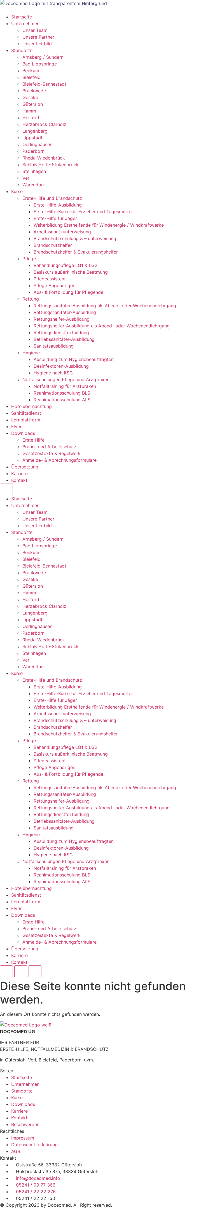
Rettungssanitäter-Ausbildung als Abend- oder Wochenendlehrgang (105, 305)
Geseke (30, 97)
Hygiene (31, 352)
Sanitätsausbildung (54, 346)
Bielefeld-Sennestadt (44, 84)
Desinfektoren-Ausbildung (61, 366)
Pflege (29, 258)
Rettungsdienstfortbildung (61, 332)
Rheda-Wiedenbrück (43, 158)
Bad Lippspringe (39, 64)
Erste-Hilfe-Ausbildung (58, 205)
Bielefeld (31, 77)
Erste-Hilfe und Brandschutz (52, 198)
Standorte (21, 50)
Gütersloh (32, 104)
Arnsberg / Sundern (43, 57)
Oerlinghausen (37, 144)
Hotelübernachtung (31, 406)
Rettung (30, 299)
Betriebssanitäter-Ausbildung (64, 339)
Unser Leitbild (37, 43)
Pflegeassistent (50, 279)
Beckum (30, 70)
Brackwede (34, 90)
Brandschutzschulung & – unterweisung (75, 238)
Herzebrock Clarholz (44, 124)
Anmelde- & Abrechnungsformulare (59, 460)
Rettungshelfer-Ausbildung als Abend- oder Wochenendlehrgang (102, 326)
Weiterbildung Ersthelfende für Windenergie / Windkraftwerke (99, 225)
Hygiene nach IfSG (53, 373)
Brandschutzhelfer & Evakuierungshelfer (76, 252)
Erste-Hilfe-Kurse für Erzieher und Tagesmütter (83, 211)
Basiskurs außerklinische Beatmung (71, 272)
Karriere (19, 473)
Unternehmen (25, 23)
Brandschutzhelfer (53, 245)
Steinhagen (34, 171)
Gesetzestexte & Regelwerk (51, 453)
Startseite (21, 17)
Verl (26, 178)
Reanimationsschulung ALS (62, 399)
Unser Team (35, 30)
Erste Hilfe (33, 440)
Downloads (23, 433)
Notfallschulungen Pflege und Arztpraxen (65, 379)
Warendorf (33, 184)
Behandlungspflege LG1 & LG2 (65, 265)
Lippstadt (32, 137)
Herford (30, 117)
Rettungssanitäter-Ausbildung (65, 312)
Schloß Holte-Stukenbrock (50, 164)
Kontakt (19, 480)
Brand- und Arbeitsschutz (49, 446)
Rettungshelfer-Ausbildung (62, 319)
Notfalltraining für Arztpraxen (65, 386)
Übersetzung (24, 467)
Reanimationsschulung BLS (62, 393)
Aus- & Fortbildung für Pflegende (68, 292)
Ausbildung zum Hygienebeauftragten (74, 359)
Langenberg (35, 131)
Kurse (17, 191)
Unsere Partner (38, 37)
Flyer (16, 426)
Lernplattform (25, 420)
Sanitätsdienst (26, 413)
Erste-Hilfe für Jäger (55, 218)
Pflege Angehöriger (54, 285)
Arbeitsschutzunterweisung (62, 232)
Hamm (29, 111)
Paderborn (33, 151)
